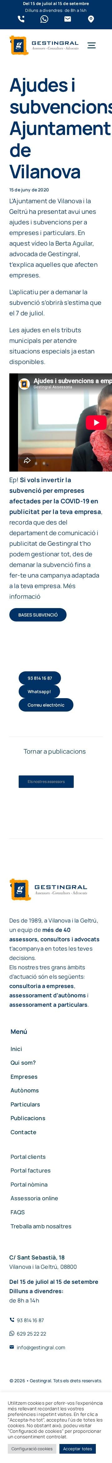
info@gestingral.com (41, 1347)
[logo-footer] (43, 38)
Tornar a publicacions (55, 751)
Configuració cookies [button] (32, 1448)
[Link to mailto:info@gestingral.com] (68, 19)
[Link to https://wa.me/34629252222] (44, 19)
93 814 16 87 (30, 1320)
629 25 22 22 (31, 1333)
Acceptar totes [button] (77, 1448)
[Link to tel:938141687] (21, 19)
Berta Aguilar (73, 243)
